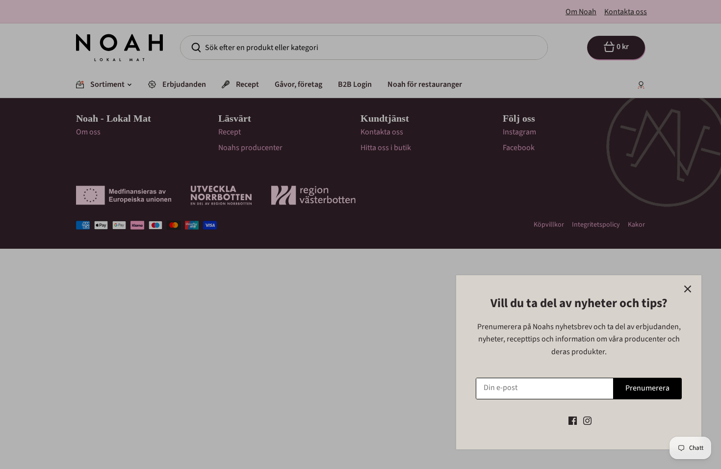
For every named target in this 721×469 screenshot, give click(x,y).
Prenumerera (647, 388)
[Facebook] (572, 420)
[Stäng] (687, 289)
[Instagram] (587, 420)
